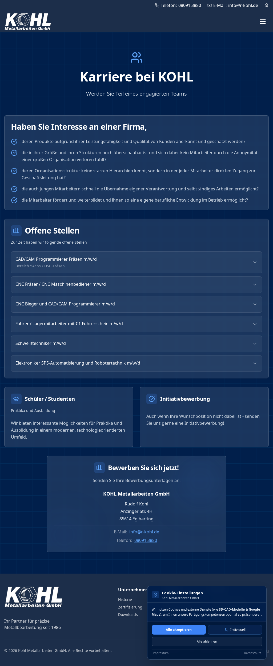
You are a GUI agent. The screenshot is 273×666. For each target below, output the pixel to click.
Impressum (160, 653)
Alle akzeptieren (179, 629)
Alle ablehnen (207, 641)
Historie (125, 599)
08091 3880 (145, 540)
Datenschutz (252, 653)
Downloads (128, 614)
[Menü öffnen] (263, 21)
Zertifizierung (130, 607)
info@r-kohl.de (144, 532)
